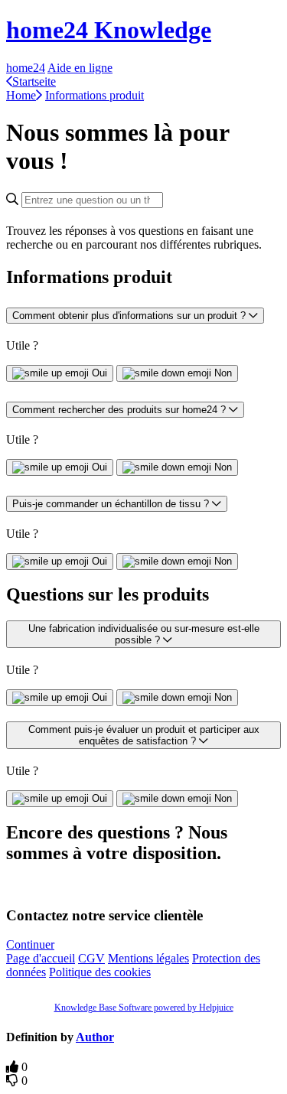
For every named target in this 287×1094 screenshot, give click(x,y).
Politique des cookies (100, 971)
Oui (99, 373)
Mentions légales (148, 958)
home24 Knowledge (108, 30)
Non (223, 373)
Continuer (30, 944)
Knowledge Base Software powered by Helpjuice (143, 1007)
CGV (91, 958)
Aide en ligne (80, 67)
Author (95, 1037)
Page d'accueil (40, 958)
